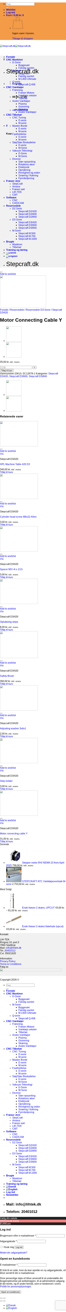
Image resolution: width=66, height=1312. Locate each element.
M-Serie (16, 70)
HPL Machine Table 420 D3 (15, 464)
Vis (2, 453)
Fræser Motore (26, 92)
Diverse (16, 159)
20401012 (10, 950)
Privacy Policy (8, 961)
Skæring (23, 109)
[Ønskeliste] (1, 272)
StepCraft (17, 183)
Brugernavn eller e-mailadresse (18, 1235)
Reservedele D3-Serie (38, 310)
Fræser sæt (18, 189)
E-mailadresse (8, 1264)
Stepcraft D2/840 (27, 217)
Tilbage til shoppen (22, 38)
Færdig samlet (26, 68)
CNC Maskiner (14, 59)
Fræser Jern (13, 181)
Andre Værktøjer (21, 101)
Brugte (10, 241)
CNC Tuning (19, 117)
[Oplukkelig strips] (19, 603)
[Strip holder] (19, 762)
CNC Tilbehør (14, 115)
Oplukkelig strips (9, 622)
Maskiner (17, 244)
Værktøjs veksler (27, 95)
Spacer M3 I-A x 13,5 (11, 569)
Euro (8, 1223)
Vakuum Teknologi (22, 150)
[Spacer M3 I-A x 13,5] (19, 550)
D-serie (22, 120)
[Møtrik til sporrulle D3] (13, 356)
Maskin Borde (19, 126)
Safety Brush (7, 676)
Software (11, 197)
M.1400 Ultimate (27, 79)
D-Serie (16, 62)
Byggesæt (23, 65)
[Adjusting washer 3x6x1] (19, 709)
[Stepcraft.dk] (15, 46)
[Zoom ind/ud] (4, 1298)
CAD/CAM (18, 203)
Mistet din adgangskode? (13, 1252)
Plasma (22, 103)
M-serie (22, 123)
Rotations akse (26, 164)
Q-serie (16, 81)
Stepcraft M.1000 (27, 239)
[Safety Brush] (19, 657)
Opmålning (24, 170)
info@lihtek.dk (13, 948)
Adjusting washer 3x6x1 (13, 728)
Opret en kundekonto (10, 1292)
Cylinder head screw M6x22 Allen (18, 516)
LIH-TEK (17, 192)
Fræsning (17, 90)
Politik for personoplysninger (15, 1286)
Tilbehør (22, 98)
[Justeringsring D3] (13, 340)
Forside (10, 57)
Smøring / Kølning (28, 175)
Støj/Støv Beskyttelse (24, 142)
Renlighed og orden (29, 172)
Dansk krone (12, 1221)
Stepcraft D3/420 (27, 222)
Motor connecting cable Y (14, 833)
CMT (15, 194)
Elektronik (23, 167)
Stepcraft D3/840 (27, 228)
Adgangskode (8, 1241)
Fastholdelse (19, 134)
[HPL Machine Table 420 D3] (19, 445)
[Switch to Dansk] (11, 1305)
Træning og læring (16, 250)
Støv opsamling (26, 161)
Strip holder (6, 781)
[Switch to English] (11, 256)
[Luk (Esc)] (1, 1298)
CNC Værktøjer (15, 87)
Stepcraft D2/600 (27, 214)
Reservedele (13, 205)
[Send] (7, 7)
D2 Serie (17, 208)
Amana (16, 186)
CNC (15, 200)
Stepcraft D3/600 (27, 225)
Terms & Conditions (10, 964)
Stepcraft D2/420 (27, 211)
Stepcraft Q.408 (26, 84)
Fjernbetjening (26, 178)
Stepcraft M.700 (26, 236)
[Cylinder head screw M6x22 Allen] (19, 498)
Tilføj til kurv (6, 370)
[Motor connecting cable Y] (19, 815)
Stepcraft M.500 (26, 233)
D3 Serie (17, 219)
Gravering (23, 106)
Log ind (19, 1247)
